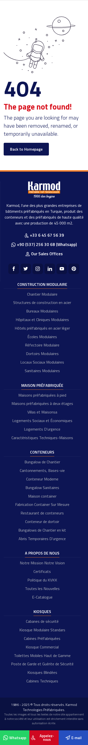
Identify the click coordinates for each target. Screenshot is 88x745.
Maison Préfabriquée (42, 385)
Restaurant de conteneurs (42, 513)
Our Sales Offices (47, 254)
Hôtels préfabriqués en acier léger (42, 328)
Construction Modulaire (42, 284)
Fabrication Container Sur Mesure (42, 504)
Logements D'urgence (42, 429)
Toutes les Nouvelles (42, 588)
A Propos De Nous (42, 553)
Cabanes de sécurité (42, 621)
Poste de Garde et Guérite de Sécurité (42, 664)
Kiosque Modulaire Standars (42, 630)
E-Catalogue (42, 597)
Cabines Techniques (42, 681)
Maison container (42, 496)
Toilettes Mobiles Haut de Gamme (42, 655)
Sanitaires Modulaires (42, 371)
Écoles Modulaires (42, 337)
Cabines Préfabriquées (42, 638)
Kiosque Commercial (42, 647)
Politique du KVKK (42, 580)
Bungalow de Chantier (42, 462)
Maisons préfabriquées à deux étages (42, 403)
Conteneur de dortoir (42, 521)
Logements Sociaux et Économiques (42, 420)
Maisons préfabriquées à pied (42, 395)
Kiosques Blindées (42, 672)
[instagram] (38, 269)
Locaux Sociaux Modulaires (42, 362)
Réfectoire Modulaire (42, 345)
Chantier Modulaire (42, 294)
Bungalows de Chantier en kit (42, 530)
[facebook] (13, 269)
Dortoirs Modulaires (42, 353)
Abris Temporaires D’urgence (42, 539)
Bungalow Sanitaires (42, 487)
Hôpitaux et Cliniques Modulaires (42, 319)
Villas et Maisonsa (42, 412)
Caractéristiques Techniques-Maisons (42, 438)
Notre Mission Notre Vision (42, 563)
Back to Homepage (26, 149)
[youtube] (61, 269)
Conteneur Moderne (42, 479)
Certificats (42, 571)
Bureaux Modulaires (42, 311)
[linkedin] (49, 269)
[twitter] (26, 269)
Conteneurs (42, 452)
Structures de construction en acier (42, 302)
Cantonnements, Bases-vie (42, 470)
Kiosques (42, 611)
